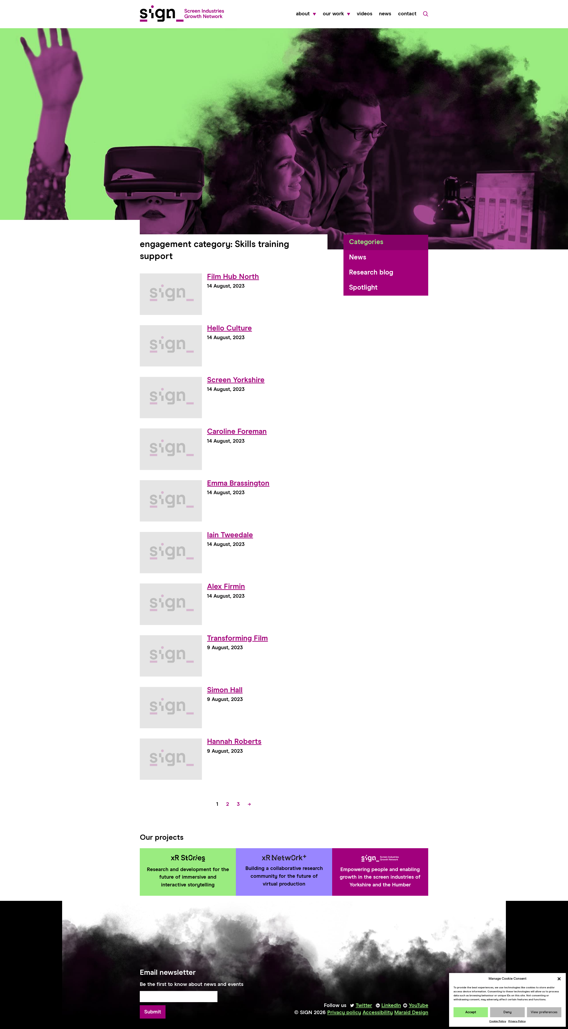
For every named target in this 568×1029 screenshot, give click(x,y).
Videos (364, 13)
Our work (333, 13)
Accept (470, 1012)
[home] (182, 13)
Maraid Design (411, 1012)
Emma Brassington (238, 483)
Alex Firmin (226, 586)
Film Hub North (233, 276)
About (303, 13)
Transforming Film (237, 638)
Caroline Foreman (237, 431)
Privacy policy (344, 1012)
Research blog (371, 272)
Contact (407, 13)
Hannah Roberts (234, 741)
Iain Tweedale (230, 535)
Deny (507, 1012)
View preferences (544, 1012)
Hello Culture (229, 328)
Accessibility (378, 1012)
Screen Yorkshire (235, 380)
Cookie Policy (497, 1021)
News (385, 13)
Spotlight (363, 287)
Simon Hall (225, 690)
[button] (559, 979)
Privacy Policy (517, 1021)
